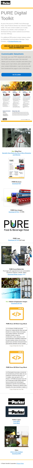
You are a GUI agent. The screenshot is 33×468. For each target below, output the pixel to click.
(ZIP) (23, 274)
